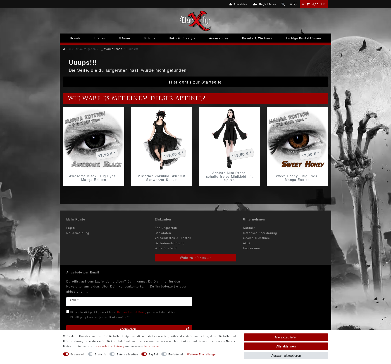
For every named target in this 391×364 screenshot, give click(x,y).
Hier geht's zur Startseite (195, 82)
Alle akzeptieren (286, 337)
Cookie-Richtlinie (256, 238)
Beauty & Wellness (257, 38)
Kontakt (249, 228)
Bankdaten (163, 233)
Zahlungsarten (166, 228)
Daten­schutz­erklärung (109, 346)
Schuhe (149, 38)
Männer (124, 38)
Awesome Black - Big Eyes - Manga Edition (93, 177)
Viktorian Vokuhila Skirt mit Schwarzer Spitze (161, 177)
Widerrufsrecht (166, 248)
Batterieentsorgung (170, 243)
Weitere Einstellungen (202, 354)
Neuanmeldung (77, 233)
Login (70, 228)
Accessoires (219, 38)
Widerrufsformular (195, 257)
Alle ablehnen (286, 346)
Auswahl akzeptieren (286, 355)
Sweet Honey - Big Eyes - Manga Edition (297, 177)
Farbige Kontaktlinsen (303, 38)
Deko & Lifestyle (182, 38)
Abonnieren (127, 329)
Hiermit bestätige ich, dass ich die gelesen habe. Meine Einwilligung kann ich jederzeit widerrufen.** (123, 314)
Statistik (100, 354)
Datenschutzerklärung (260, 233)
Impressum (251, 248)
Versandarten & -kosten (173, 238)
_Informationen (111, 49)
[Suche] (283, 4)
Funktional (175, 354)
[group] (93, 139)
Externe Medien (127, 354)
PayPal (153, 354)
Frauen (99, 38)
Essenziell (77, 354)
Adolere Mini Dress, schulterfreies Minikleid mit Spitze (229, 176)
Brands (75, 38)
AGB (246, 243)
